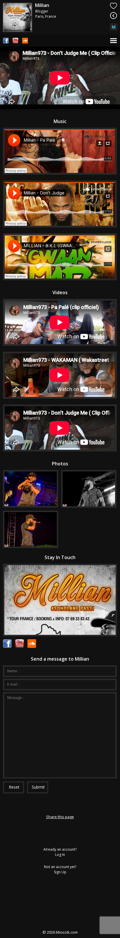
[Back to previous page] (113, 15)
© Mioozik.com (60, 932)
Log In (60, 854)
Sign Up (60, 872)
